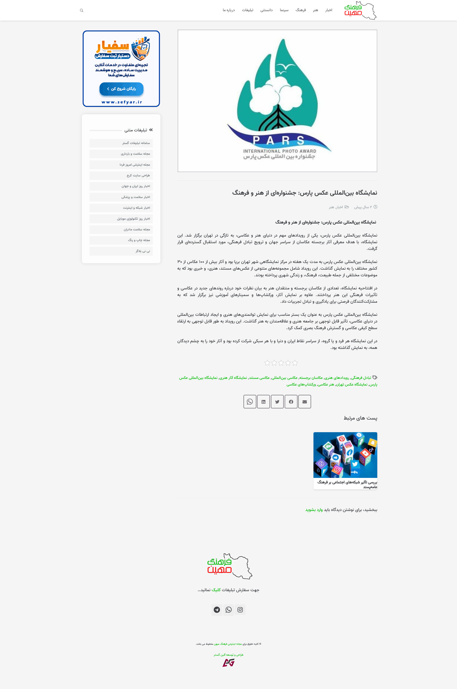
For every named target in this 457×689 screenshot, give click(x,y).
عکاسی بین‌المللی (285, 378)
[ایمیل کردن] (304, 402)
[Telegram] (217, 610)
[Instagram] (240, 609)
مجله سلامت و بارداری (135, 154)
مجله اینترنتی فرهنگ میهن (228, 644)
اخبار (339, 207)
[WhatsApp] (228, 610)
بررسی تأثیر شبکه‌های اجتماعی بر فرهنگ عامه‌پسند (347, 484)
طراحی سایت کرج (138, 175)
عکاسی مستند (259, 378)
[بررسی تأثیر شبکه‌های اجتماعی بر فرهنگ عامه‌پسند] (345, 435)
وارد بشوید (314, 509)
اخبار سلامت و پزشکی (135, 197)
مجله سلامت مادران (137, 229)
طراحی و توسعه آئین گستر (228, 655)
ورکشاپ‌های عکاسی (301, 385)
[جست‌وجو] (81, 10)
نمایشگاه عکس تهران (352, 385)
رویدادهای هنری (337, 378)
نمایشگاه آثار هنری (233, 378)
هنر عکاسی (326, 385)
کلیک (216, 590)
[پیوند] (359, 10)
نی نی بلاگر (143, 251)
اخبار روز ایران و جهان (136, 186)
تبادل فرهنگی (361, 378)
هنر (331, 207)
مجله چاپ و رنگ (139, 240)
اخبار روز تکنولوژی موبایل (133, 219)
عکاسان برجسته (311, 378)
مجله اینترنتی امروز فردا (135, 165)
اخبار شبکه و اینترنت (136, 208)
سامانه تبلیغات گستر (136, 143)
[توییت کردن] (277, 402)
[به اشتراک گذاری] (291, 402)
